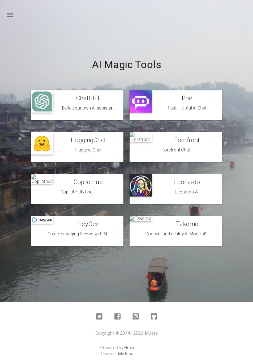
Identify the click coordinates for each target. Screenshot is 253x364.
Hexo (129, 347)
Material (126, 353)
